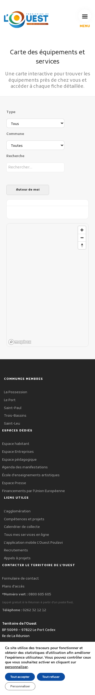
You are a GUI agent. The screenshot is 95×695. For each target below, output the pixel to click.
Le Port (10, 400)
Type (10, 112)
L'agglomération (17, 511)
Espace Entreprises (18, 452)
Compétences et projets (24, 519)
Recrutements (16, 550)
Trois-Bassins (15, 416)
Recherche (15, 156)
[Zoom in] (82, 230)
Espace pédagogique (19, 460)
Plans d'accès (13, 586)
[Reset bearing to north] (82, 245)
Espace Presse (14, 483)
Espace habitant (15, 444)
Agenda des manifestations (25, 467)
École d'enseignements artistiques (31, 475)
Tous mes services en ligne (26, 535)
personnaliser (16, 667)
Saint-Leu (12, 423)
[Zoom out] (82, 237)
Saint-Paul (12, 408)
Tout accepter (20, 677)
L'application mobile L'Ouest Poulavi (33, 543)
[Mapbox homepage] (19, 342)
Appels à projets (17, 558)
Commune (15, 134)
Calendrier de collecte (22, 527)
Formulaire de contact (20, 578)
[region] (48, 285)
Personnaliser (20, 686)
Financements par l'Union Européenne (33, 491)
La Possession (15, 392)
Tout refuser (51, 677)
